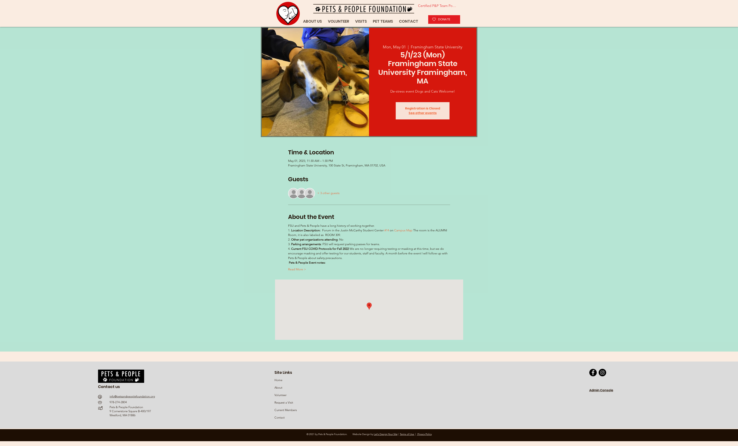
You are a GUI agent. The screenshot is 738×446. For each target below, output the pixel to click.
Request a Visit (283, 402)
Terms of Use (407, 434)
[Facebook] (593, 372)
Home (278, 380)
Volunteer (280, 395)
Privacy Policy (424, 434)
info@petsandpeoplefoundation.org (132, 396)
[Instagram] (602, 372)
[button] (383, 21)
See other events (423, 113)
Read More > (297, 269)
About (278, 387)
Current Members (285, 410)
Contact (279, 417)
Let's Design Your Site (385, 434)
